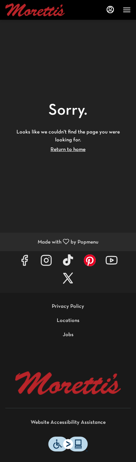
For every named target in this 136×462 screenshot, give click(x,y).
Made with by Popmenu (51, 242)
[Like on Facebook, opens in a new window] (24, 263)
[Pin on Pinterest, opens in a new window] (90, 263)
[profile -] (110, 10)
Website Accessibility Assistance (68, 422)
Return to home (68, 149)
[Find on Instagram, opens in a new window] (46, 263)
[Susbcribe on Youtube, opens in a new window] (112, 263)
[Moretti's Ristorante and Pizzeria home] (35, 10)
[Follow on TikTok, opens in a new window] (68, 263)
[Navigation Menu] (126, 9)
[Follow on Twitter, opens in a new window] (68, 281)
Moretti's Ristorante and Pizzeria (68, 383)
